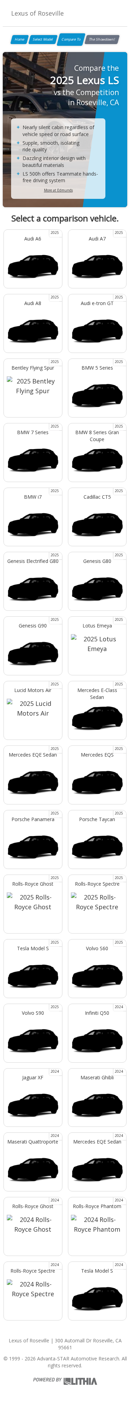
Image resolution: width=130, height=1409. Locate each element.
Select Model (43, 39)
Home (19, 39)
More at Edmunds (58, 190)
